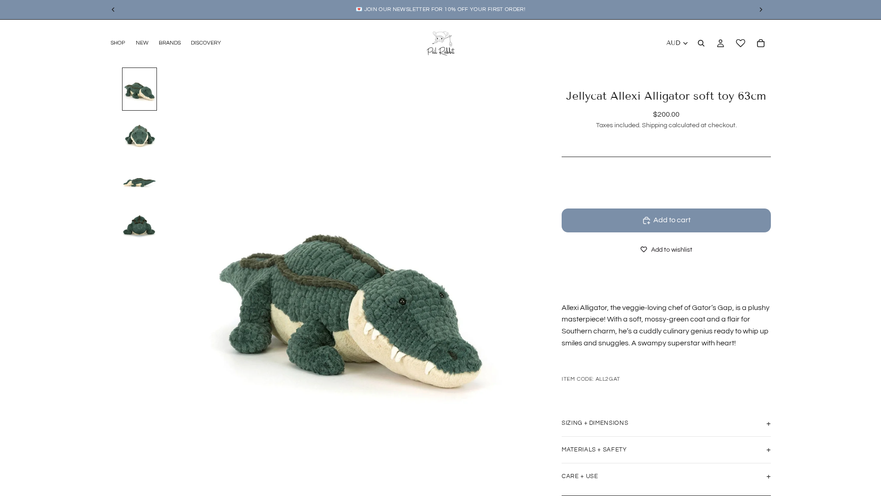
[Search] (701, 43)
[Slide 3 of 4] (139, 179)
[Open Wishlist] (740, 43)
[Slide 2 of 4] (139, 134)
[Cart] (761, 43)
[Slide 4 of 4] (139, 224)
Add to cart (672, 220)
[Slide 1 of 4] (139, 89)
